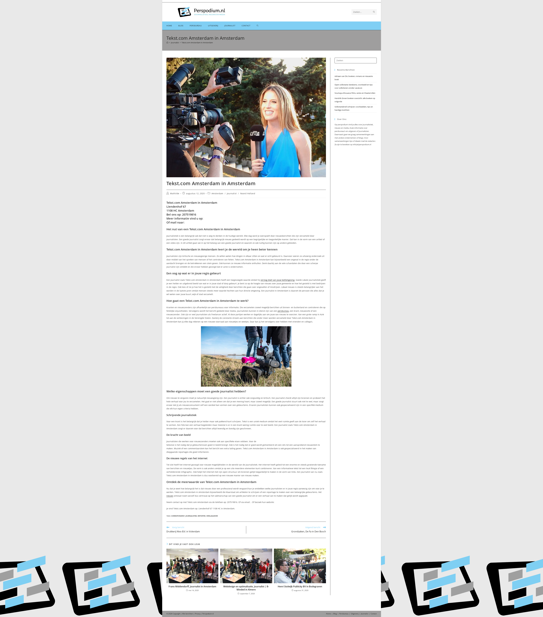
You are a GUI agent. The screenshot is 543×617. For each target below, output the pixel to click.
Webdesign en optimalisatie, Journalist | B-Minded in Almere (246, 588)
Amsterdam (217, 193)
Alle (184, 613)
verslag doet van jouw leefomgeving (278, 280)
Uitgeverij (354, 613)
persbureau (283, 311)
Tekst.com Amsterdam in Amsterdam (197, 42)
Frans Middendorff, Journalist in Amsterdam (192, 586)
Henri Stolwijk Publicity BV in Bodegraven (300, 586)
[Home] (167, 42)
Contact (374, 613)
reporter (201, 516)
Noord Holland (247, 193)
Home (328, 613)
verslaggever (212, 516)
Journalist (232, 193)
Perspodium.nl (208, 613)
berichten (189, 613)
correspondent (178, 516)
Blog (335, 613)
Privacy (198, 613)
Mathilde (174, 193)
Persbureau (343, 613)
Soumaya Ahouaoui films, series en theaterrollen (355, 93)
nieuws (169, 495)
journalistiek (191, 516)
